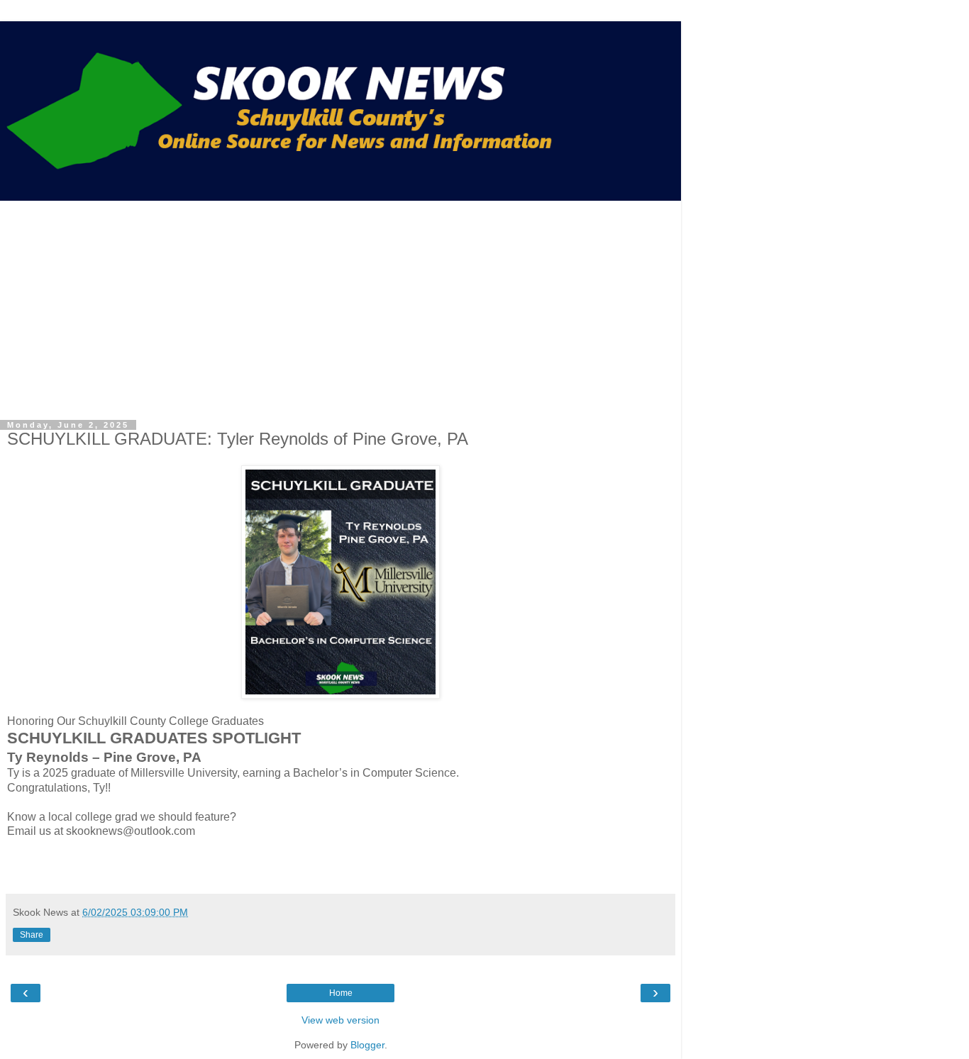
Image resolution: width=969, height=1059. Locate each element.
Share (31, 935)
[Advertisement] (340, 307)
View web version (340, 1020)
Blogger (367, 1044)
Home (341, 993)
